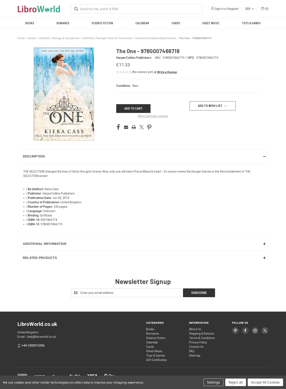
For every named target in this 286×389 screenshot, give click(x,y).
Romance (63, 23)
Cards (175, 23)
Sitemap (194, 355)
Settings (213, 382)
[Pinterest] (149, 127)
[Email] (126, 127)
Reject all (236, 382)
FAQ (192, 351)
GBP (248, 8)
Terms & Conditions (202, 338)
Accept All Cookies (265, 382)
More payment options (153, 116)
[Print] (134, 127)
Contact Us (196, 346)
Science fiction (102, 23)
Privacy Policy (198, 342)
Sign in (219, 8)
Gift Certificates (156, 360)
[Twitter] (141, 127)
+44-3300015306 (33, 346)
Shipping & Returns (201, 333)
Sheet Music (210, 23)
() (266, 8)
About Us (195, 329)
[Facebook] (118, 127)
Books (29, 23)
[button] (165, 72)
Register (233, 8)
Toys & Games (251, 23)
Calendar (142, 23)
